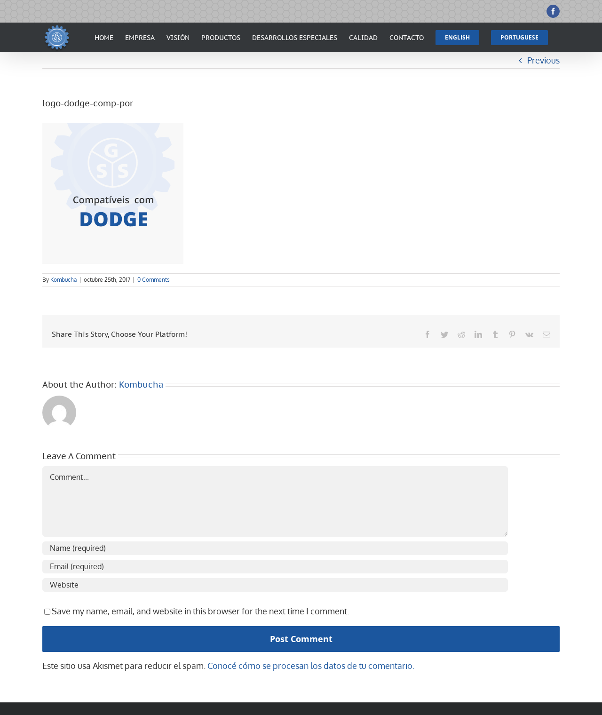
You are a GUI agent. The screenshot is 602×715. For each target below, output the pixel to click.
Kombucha (63, 279)
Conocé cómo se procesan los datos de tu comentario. (310, 665)
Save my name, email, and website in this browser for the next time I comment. (200, 611)
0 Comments (153, 279)
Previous (543, 60)
